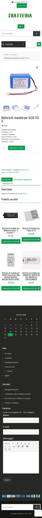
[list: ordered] (5, 446)
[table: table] (27, 446)
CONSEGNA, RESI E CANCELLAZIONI (17, 394)
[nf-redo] (9, 449)
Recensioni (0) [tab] (7, 183)
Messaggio (9, 438)
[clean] (29, 443)
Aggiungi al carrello (16, 148)
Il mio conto (21, 5)
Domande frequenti (11, 362)
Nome (6, 415)
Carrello (9, 371)
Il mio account (10, 367)
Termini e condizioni (12, 403)
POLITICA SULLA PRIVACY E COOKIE (17, 398)
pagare (7, 375)
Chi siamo (8, 354)
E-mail (7, 426)
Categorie (9, 44)
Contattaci (8, 358)
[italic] (21, 443)
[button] (39, 44)
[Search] (36, 33)
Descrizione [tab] (6, 179)
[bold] (17, 443)
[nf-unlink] (22, 446)
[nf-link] (18, 446)
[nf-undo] (5, 449)
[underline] (25, 443)
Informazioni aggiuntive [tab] (22, 179)
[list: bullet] (9, 446)
